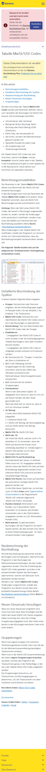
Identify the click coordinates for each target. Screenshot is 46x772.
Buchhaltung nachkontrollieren (16, 227)
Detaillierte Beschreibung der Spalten (22, 92)
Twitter (24, 702)
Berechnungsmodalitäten (16, 89)
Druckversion (7, 697)
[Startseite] (9, 3)
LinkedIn (5, 705)
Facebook (33, 702)
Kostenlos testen (36, 25)
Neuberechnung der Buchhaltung (20, 95)
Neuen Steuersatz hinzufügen (18, 98)
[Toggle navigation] (42, 4)
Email (13, 705)
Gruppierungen (12, 101)
